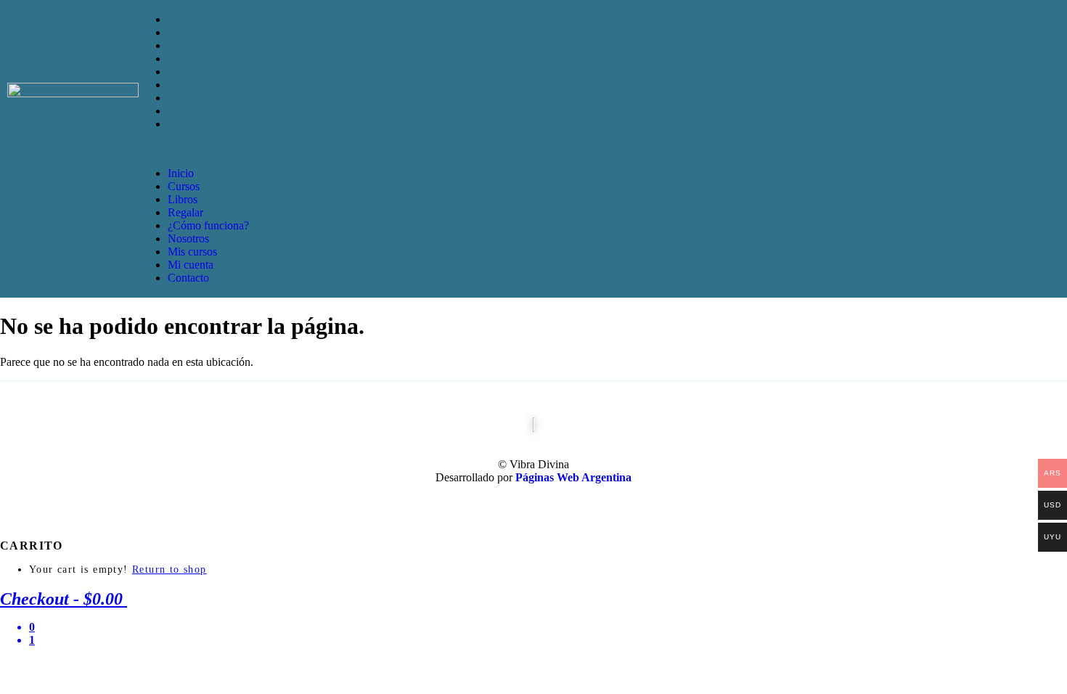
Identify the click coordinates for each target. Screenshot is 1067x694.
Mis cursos (192, 97)
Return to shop (169, 569)
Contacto (188, 124)
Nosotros (188, 84)
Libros (182, 45)
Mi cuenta (190, 111)
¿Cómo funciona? (208, 71)
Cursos (184, 32)
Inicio (181, 19)
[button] (603, 148)
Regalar (185, 58)
